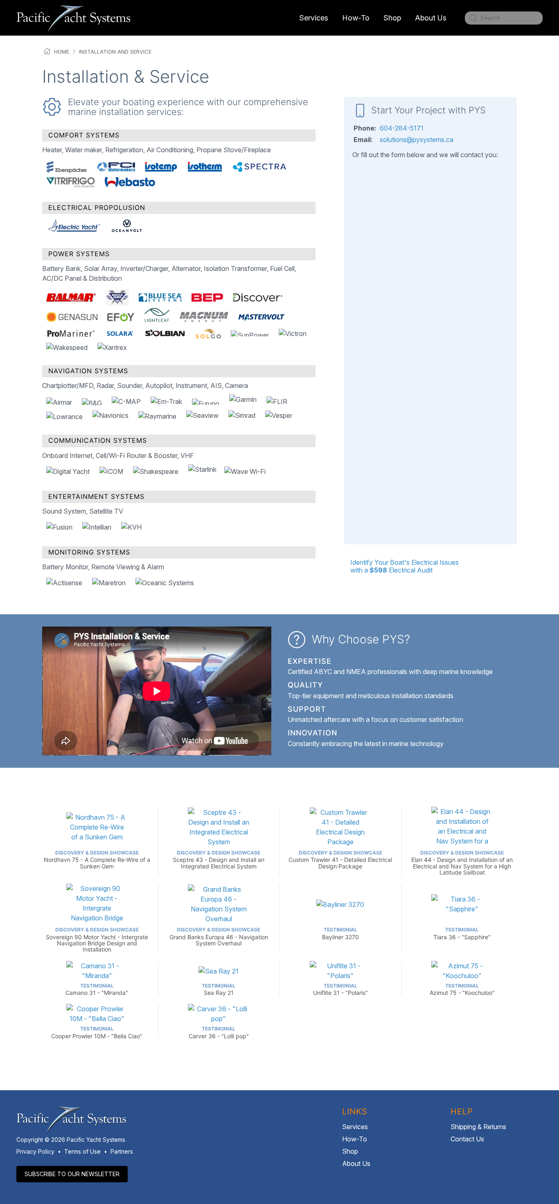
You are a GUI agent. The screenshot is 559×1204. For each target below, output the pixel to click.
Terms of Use (82, 1151)
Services (355, 1127)
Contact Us (467, 1139)
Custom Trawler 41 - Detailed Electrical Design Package (340, 860)
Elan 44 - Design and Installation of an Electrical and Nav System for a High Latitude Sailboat (462, 863)
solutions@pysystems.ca (416, 139)
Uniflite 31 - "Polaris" (340, 989)
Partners (121, 1151)
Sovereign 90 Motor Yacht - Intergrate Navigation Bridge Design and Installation (97, 940)
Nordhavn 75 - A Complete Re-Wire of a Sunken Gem (97, 860)
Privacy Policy (35, 1151)
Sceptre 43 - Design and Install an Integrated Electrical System (218, 860)
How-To (356, 18)
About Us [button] (430, 18)
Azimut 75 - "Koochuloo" (462, 989)
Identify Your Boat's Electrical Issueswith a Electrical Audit (404, 566)
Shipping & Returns (478, 1127)
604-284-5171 (402, 128)
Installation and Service (115, 51)
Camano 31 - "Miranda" (96, 989)
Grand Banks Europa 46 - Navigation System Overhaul (218, 937)
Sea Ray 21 (218, 989)
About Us (356, 1163)
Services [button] (313, 18)
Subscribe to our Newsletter (72, 1173)
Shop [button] (392, 18)
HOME (61, 51)
